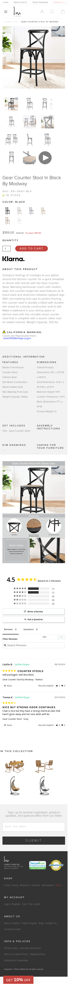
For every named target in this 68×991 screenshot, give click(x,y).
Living (7, 885)
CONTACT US (59, 2)
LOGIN (5, 2)
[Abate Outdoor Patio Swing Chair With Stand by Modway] (15, 785)
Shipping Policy (37, 954)
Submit (33, 841)
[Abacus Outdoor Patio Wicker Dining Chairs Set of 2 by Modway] (44, 766)
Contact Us (51, 923)
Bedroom (25, 885)
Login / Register (12, 904)
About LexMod (12, 923)
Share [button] (9, 685)
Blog (41, 923)
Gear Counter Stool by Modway (18, 679)
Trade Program (29, 923)
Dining (15, 885)
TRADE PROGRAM (40, 2)
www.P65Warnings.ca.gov (17, 338)
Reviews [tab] (8, 629)
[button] (58, 685)
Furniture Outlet (12, 929)
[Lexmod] (17, 12)
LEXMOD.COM (11, 22)
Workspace (48, 885)
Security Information (30, 948)
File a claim (34, 904)
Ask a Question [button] (35, 619)
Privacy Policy (11, 948)
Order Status (20, 2)
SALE (58, 885)
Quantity (10, 240)
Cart (24, 904)
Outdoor (35, 885)
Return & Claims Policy (16, 954)
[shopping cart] (61, 12)
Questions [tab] (28, 629)
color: (13, 201)
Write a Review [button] (35, 611)
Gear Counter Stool (12, 718)
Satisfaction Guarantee (16, 960)
